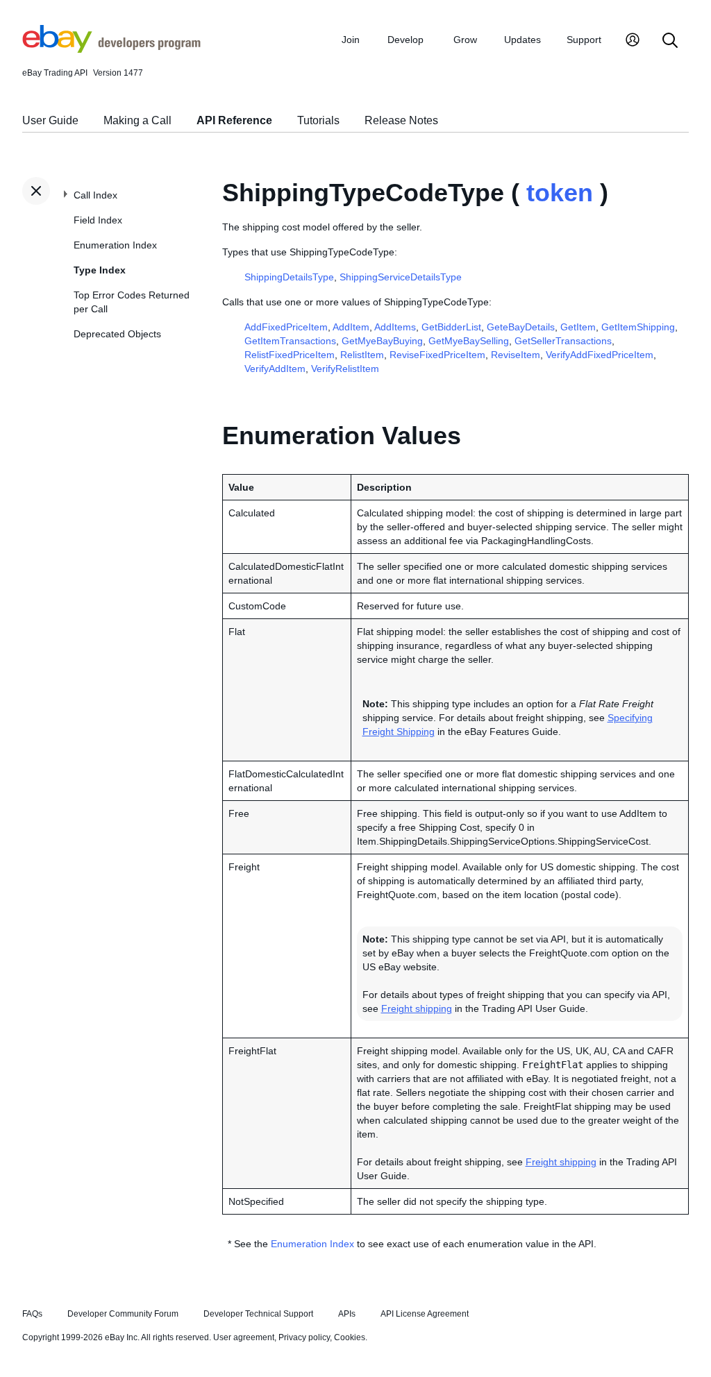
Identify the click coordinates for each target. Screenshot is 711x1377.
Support (584, 39)
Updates (522, 39)
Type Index (100, 270)
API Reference (234, 120)
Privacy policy (304, 1337)
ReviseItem (515, 354)
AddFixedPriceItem (286, 326)
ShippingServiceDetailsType (401, 276)
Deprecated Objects (117, 333)
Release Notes (401, 120)
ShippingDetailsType (289, 276)
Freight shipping (416, 1008)
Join (351, 39)
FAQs (32, 1314)
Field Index (98, 220)
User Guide (50, 120)
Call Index (95, 195)
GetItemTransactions (290, 340)
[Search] (670, 41)
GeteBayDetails (521, 326)
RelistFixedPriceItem (289, 354)
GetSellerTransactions (563, 340)
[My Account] (632, 41)
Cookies (349, 1337)
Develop (405, 39)
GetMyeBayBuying (382, 340)
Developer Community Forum (122, 1314)
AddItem (351, 326)
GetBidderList (451, 326)
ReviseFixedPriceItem (437, 354)
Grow (465, 39)
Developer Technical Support (258, 1314)
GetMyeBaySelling (468, 340)
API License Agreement (424, 1314)
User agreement (243, 1337)
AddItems (395, 326)
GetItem (578, 326)
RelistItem (362, 354)
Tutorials (318, 120)
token (559, 192)
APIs (347, 1314)
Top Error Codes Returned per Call (132, 301)
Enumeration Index (115, 245)
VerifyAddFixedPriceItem (599, 354)
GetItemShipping (638, 326)
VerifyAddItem (275, 368)
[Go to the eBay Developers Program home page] (111, 49)
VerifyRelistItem (345, 368)
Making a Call (137, 120)
